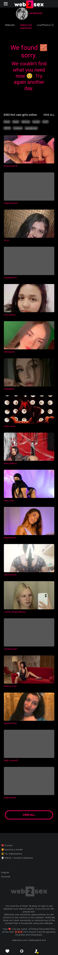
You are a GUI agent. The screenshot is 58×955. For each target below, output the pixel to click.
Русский (5, 876)
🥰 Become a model (12, 849)
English (5, 872)
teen (15, 121)
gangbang (31, 128)
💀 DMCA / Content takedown (17, 858)
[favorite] (7, 951)
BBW (7, 128)
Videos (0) (26, 25)
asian (36, 121)
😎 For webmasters (11, 854)
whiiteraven (35, 13)
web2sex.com (19, 940)
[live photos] (22, 951)
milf (45, 121)
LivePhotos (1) (45, 25)
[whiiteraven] (22, 14)
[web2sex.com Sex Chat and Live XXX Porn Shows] (29, 4)
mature (18, 128)
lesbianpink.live (37, 940)
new (7, 121)
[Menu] (6, 4)
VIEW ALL (49, 114)
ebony (25, 121)
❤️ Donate (6, 845)
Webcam (10, 25)
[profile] (36, 951)
